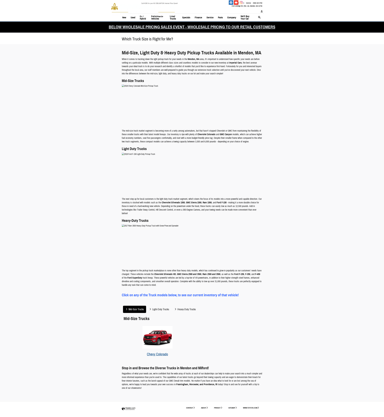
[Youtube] (236, 2)
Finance (198, 17)
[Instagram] (241, 2)
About (203, 408)
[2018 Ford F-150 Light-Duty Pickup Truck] (192, 173)
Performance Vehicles (157, 17)
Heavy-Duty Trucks (186, 309)
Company (231, 17)
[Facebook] (231, 2)
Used (133, 17)
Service (210, 17)
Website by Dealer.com (128, 408)
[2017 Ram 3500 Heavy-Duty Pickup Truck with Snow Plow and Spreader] (192, 245)
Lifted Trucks (173, 17)
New (124, 17)
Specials (186, 17)
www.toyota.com (250, 408)
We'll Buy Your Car (245, 17)
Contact (189, 408)
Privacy (217, 408)
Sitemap (231, 408)
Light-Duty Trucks (160, 309)
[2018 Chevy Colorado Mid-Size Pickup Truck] (192, 105)
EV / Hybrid (143, 17)
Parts (220, 17)
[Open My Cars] (261, 11)
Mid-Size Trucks (136, 309)
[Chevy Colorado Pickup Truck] (157, 337)
